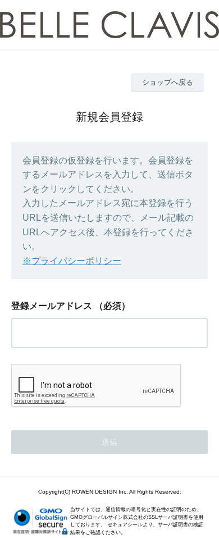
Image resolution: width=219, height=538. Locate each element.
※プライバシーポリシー (71, 261)
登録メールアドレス (51, 306)
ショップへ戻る (167, 82)
